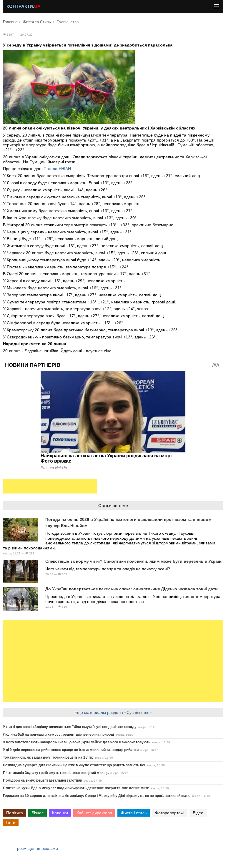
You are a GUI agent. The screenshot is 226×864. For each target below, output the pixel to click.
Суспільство (67, 22)
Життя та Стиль (37, 22)
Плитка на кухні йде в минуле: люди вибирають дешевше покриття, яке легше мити (76, 788)
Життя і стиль (134, 812)
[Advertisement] (50, 486)
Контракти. (23, 6)
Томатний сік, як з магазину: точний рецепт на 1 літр (48, 757)
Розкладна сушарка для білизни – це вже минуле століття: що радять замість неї (74, 765)
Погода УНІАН (57, 168)
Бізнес (37, 812)
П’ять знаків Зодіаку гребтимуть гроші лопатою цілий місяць (56, 773)
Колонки (60, 812)
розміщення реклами (37, 848)
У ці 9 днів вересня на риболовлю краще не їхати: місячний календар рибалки (71, 750)
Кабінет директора (94, 812)
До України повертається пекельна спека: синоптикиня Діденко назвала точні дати (131, 588)
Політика (14, 812)
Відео (198, 812)
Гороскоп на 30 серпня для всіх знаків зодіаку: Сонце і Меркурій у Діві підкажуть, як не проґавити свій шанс (96, 796)
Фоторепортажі (169, 812)
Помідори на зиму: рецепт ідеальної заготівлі (42, 780)
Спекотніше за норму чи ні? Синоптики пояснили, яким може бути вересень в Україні (133, 561)
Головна (10, 22)
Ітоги (10, 822)
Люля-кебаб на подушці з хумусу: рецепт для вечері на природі (58, 734)
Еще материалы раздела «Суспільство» (113, 712)
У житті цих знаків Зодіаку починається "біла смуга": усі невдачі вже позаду (70, 727)
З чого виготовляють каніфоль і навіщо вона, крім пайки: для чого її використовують (76, 742)
